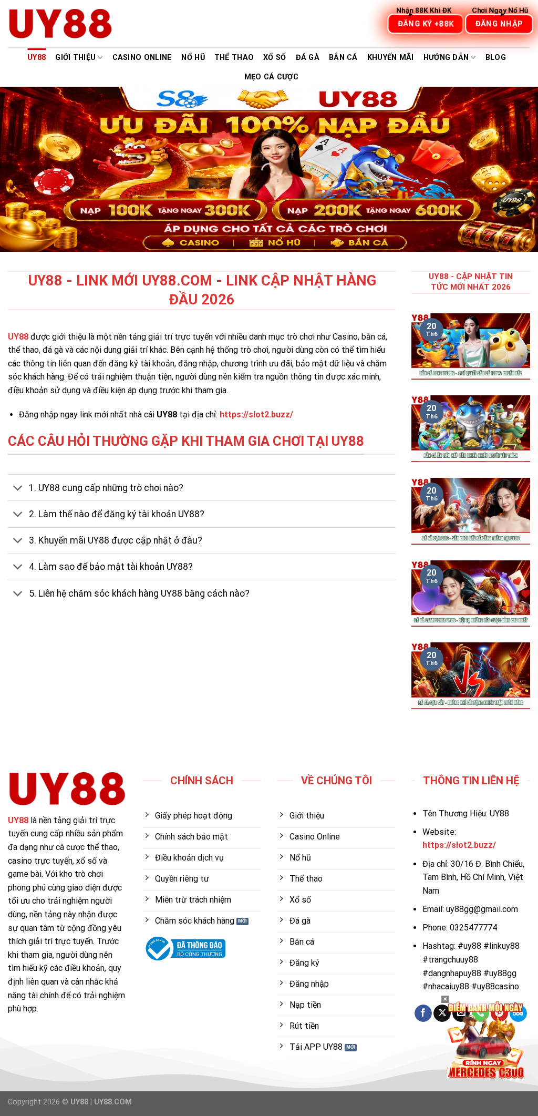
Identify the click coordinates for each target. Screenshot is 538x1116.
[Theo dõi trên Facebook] (423, 1013)
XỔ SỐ (274, 57)
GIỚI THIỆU (75, 57)
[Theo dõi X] (442, 1013)
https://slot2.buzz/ (256, 414)
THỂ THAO (234, 57)
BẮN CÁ (343, 57)
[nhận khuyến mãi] (485, 1039)
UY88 (36, 57)
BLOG (495, 57)
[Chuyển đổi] (18, 488)
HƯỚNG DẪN (446, 57)
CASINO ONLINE (142, 57)
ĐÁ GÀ (307, 57)
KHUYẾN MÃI (390, 57)
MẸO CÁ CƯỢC (271, 77)
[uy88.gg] (60, 23)
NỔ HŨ (192, 57)
